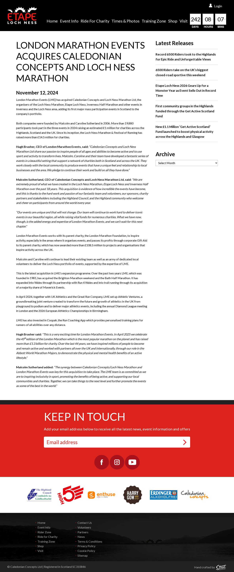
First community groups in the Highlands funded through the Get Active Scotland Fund (185, 111)
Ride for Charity (47, 536)
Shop (172, 20)
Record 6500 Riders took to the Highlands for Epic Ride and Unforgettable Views (186, 56)
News (81, 536)
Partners (83, 532)
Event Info (69, 20)
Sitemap (83, 555)
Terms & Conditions (90, 541)
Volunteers (84, 527)
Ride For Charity (95, 20)
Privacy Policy (86, 546)
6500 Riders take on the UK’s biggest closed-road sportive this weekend (182, 72)
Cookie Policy (86, 550)
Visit (184, 20)
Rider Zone (44, 532)
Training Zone (154, 20)
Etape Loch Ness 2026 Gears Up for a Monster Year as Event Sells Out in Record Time (186, 90)
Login (218, 6)
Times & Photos (125, 20)
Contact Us (85, 522)
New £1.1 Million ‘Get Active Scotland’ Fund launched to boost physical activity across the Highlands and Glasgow (184, 131)
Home (52, 20)
